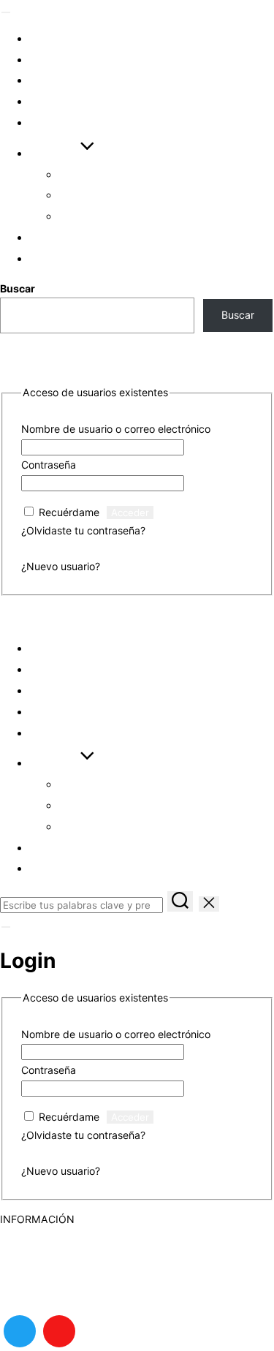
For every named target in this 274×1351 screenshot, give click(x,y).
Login (47, 237)
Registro (60, 258)
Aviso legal (25, 1255)
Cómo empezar (107, 174)
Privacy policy (33, 1273)
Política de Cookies (45, 1237)
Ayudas (54, 153)
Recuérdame (69, 512)
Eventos (57, 38)
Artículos (64, 59)
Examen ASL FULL (114, 216)
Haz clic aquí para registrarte (172, 566)
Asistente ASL (105, 195)
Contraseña (48, 464)
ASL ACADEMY (37, 619)
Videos (51, 80)
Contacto (22, 1291)
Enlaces (58, 122)
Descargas (67, 101)
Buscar (17, 288)
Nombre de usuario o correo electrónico (115, 429)
